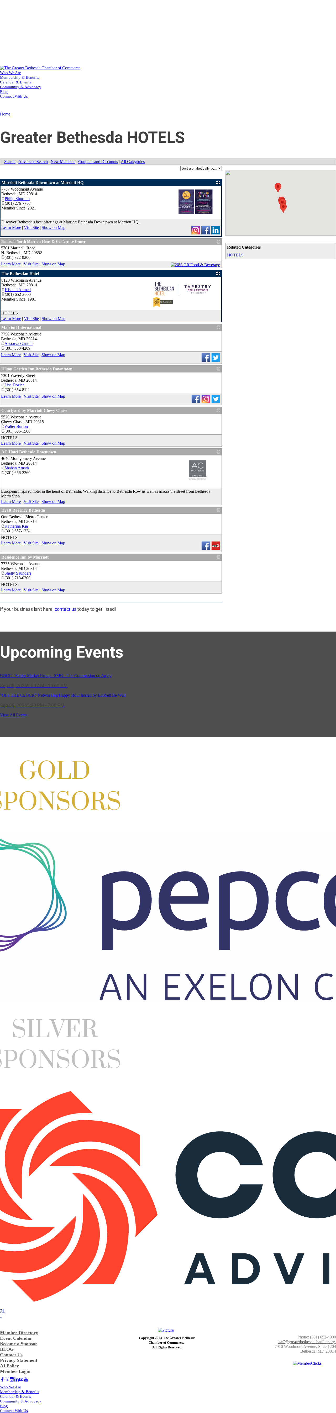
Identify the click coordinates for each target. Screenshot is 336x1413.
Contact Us (11, 1354)
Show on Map (53, 227)
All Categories (133, 161)
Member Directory (19, 1332)
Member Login (15, 1371)
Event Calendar (16, 1338)
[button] (278, 188)
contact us (65, 609)
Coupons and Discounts (98, 161)
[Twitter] (7, 1379)
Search (9, 161)
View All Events (13, 715)
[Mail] (21, 1379)
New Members (63, 161)
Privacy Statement (18, 1360)
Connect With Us (14, 96)
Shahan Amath (16, 468)
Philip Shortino (17, 198)
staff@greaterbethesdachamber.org (306, 1342)
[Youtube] (26, 1379)
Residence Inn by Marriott (25, 557)
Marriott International (21, 327)
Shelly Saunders (17, 573)
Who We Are (10, 73)
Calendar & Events (15, 82)
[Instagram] (12, 1379)
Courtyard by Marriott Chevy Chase (34, 410)
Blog (4, 92)
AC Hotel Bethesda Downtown (28, 452)
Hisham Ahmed (18, 289)
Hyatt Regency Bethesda (23, 510)
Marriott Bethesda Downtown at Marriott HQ (42, 182)
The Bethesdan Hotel (20, 273)
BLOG (7, 1349)
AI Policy (9, 1365)
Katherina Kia (16, 526)
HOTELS (235, 255)
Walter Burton (16, 426)
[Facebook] (2, 1379)
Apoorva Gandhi (18, 343)
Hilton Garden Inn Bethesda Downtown (36, 369)
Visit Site (31, 227)
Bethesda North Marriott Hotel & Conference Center (43, 242)
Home (5, 114)
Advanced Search (33, 161)
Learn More (11, 227)
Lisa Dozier (14, 385)
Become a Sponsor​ (18, 1343)
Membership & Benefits (19, 77)
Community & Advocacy (20, 87)
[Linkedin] (16, 1379)
